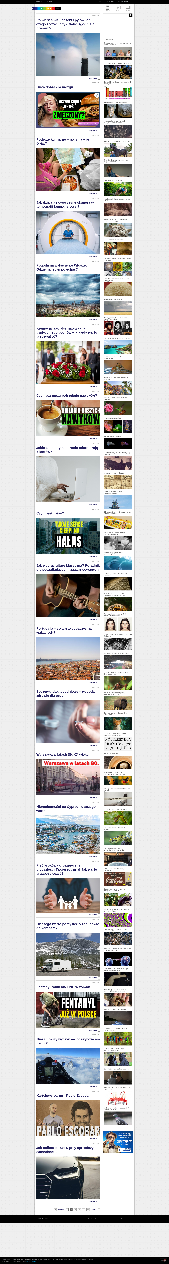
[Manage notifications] (164, 1260)
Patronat (49, 1)
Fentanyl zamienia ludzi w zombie (63, 987)
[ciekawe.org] (46, 9)
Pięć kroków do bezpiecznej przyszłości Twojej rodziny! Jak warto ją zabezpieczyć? (66, 869)
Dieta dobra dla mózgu (54, 87)
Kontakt (47, 1219)
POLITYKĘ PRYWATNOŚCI (105, 1219)
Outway (53, 1219)
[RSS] (132, 2)
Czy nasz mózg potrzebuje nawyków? (66, 395)
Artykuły (107, 11)
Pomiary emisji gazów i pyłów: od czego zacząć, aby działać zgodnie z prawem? (65, 24)
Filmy (117, 11)
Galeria (128, 11)
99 (88, 1209)
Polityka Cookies (31, 1261)
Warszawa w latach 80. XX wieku (62, 754)
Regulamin (40, 1219)
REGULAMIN (114, 1219)
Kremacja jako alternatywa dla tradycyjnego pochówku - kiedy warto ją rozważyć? (66, 332)
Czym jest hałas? (50, 513)
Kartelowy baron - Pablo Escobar (63, 1095)
